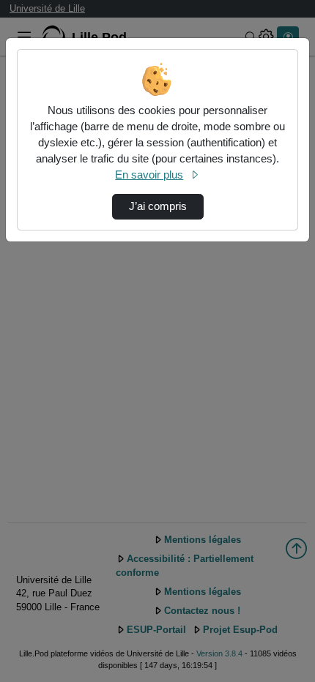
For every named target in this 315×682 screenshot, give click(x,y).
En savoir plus (149, 175)
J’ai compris (158, 206)
